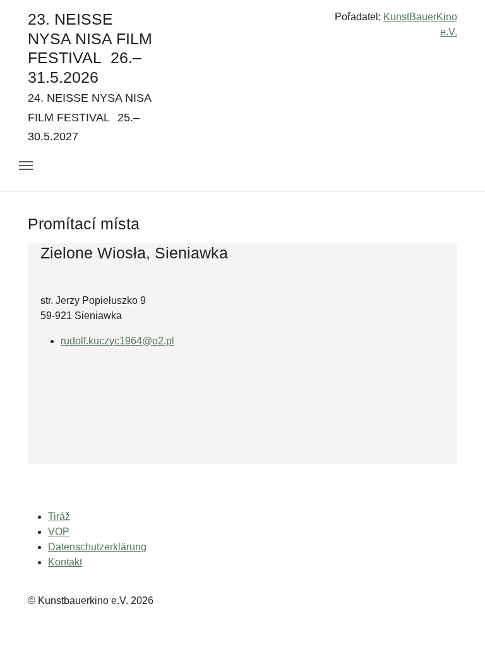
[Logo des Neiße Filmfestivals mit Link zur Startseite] (242, 21)
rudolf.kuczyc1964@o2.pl (117, 341)
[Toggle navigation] (26, 165)
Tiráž (59, 516)
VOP (58, 531)
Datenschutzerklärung (97, 546)
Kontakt (65, 562)
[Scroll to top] (457, 619)
